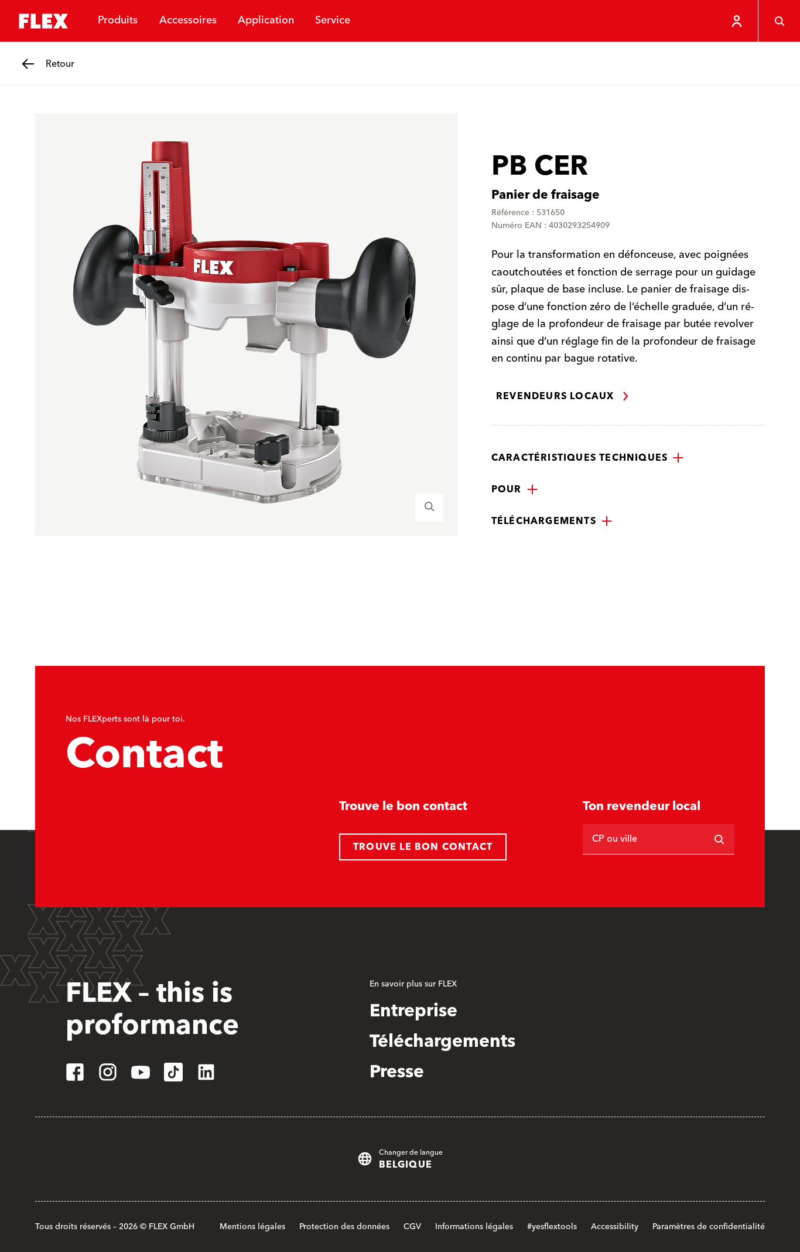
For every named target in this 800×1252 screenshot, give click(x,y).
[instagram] (107, 1072)
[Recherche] (779, 21)
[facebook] (75, 1072)
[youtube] (140, 1072)
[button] (587, 457)
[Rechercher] (719, 839)
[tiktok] (173, 1072)
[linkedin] (206, 1072)
